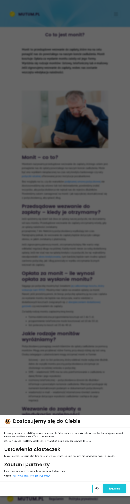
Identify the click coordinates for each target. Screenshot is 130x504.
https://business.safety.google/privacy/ (31, 475)
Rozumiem (114, 488)
